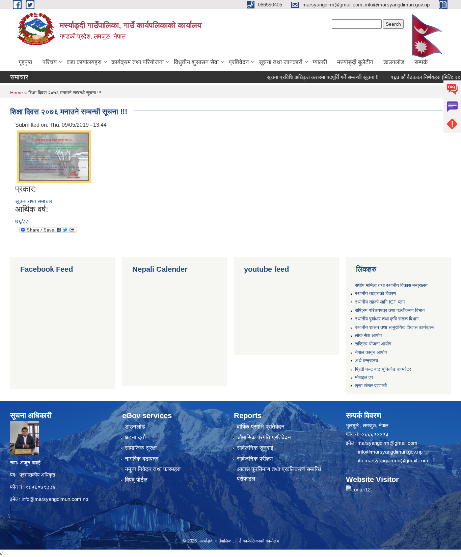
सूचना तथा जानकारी (280, 62)
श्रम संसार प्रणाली (371, 385)
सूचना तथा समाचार (33, 201)
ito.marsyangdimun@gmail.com (393, 460)
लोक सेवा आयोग (368, 335)
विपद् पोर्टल (136, 480)
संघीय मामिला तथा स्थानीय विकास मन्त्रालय (391, 285)
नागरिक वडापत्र (141, 459)
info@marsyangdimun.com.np (55, 499)
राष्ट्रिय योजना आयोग (373, 343)
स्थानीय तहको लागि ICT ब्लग (380, 302)
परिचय (50, 62)
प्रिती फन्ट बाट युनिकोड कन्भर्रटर (383, 369)
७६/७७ (22, 221)
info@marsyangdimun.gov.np (390, 452)
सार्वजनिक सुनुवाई (255, 448)
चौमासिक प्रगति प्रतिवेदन (264, 437)
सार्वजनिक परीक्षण (255, 459)
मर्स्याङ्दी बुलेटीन (355, 62)
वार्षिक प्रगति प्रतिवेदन (260, 426)
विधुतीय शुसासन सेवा (196, 62)
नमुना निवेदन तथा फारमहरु (153, 469)
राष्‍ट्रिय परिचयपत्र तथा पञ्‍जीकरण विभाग (390, 310)
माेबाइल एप (364, 377)
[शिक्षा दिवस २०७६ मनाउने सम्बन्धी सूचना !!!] (54, 156)
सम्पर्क (421, 62)
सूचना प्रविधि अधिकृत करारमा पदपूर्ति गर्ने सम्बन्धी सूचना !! (312, 77)
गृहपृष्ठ (25, 62)
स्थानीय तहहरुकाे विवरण (375, 293)
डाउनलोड (393, 62)
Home (16, 92)
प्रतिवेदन (239, 62)
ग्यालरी (320, 62)
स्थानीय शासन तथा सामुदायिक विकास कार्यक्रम (394, 327)
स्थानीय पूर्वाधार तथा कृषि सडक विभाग (386, 318)
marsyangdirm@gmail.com (387, 443)
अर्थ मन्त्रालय (366, 360)
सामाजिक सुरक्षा (141, 448)
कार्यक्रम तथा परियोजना (137, 62)
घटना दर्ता (135, 437)
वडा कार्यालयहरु (84, 62)
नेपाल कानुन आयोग (371, 352)
